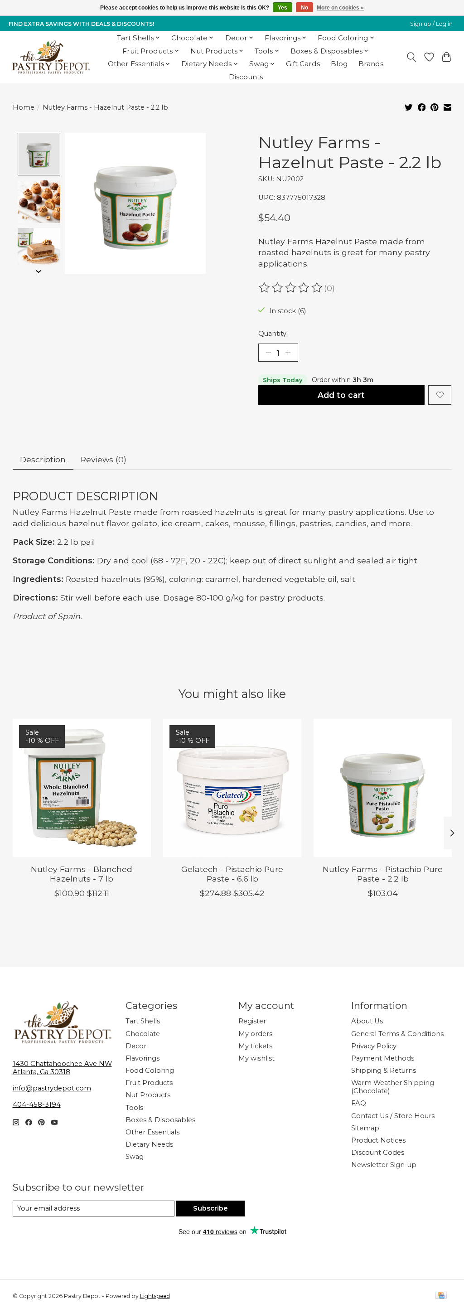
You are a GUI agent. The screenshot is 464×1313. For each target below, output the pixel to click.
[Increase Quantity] (287, 352)
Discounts (246, 77)
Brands (370, 63)
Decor (136, 1046)
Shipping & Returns (383, 1070)
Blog (339, 63)
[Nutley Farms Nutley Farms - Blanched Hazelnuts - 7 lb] (82, 788)
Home (23, 107)
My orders (255, 1034)
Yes (282, 8)
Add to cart (341, 395)
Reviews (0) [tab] (103, 459)
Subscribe (210, 1208)
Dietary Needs (149, 1144)
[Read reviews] (291, 288)
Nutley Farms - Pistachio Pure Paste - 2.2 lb (383, 873)
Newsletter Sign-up (383, 1165)
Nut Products (148, 1095)
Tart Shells (143, 1021)
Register (252, 1021)
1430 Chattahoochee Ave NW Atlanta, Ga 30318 (62, 1068)
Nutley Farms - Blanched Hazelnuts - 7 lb (81, 873)
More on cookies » (340, 8)
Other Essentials (152, 1132)
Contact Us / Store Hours (393, 1116)
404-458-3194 (37, 1104)
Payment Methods (382, 1058)
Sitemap (365, 1128)
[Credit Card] (441, 1296)
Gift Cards (303, 63)
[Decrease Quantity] (268, 352)
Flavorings (143, 1058)
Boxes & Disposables (160, 1120)
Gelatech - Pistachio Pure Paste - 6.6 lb (232, 873)
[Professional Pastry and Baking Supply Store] (51, 57)
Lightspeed (155, 1296)
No (304, 8)
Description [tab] (43, 459)
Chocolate (143, 1034)
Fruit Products (149, 1083)
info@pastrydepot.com (52, 1088)
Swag (135, 1157)
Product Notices (378, 1140)
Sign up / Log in (431, 23)
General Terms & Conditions (397, 1034)
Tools (134, 1108)
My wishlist (256, 1058)
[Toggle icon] (411, 57)
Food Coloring (150, 1070)
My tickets (255, 1046)
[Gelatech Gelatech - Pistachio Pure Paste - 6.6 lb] (232, 788)
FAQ (358, 1103)
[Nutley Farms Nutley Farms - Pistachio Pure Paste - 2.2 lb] (383, 788)
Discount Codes (377, 1152)
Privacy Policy (373, 1046)
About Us (367, 1021)
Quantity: (273, 333)
